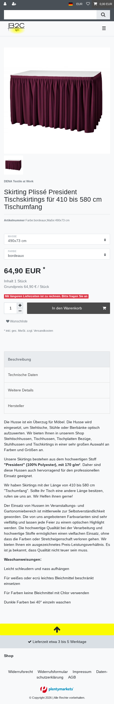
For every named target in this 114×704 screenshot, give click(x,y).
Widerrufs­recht (20, 672)
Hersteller (16, 406)
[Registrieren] (14, 4)
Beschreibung (19, 359)
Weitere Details (20, 390)
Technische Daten (23, 375)
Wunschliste (18, 321)
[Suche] (103, 14)
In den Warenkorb (67, 308)
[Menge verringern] (20, 311)
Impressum (82, 672)
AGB (72, 677)
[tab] (57, 359)
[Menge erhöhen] (20, 305)
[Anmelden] (5, 4)
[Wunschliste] (88, 4)
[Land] (70, 4)
